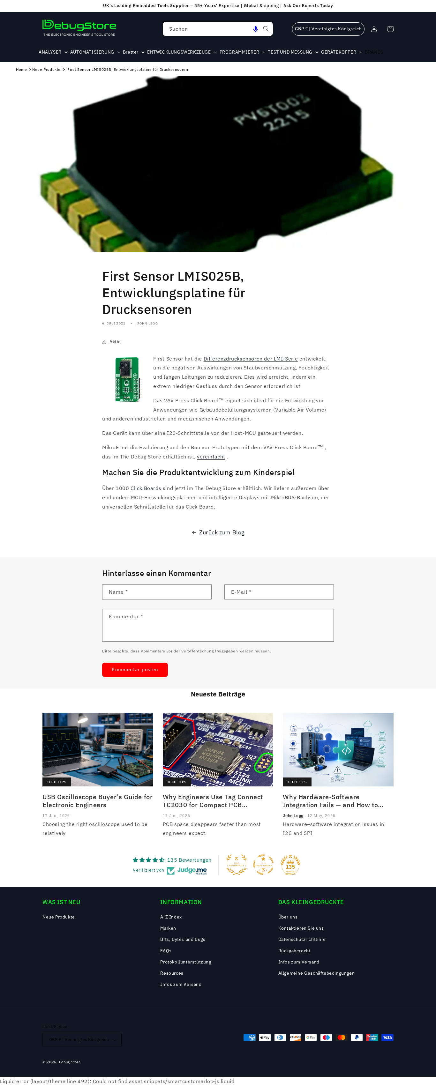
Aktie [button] (115, 342)
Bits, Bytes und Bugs (182, 939)
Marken (168, 928)
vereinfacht (211, 456)
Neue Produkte (46, 69)
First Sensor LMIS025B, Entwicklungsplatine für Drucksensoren (127, 69)
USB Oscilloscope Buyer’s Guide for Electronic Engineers (97, 801)
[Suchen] (266, 29)
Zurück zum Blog (222, 532)
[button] (256, 28)
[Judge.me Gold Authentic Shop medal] (236, 864)
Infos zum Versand (180, 984)
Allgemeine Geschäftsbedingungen (316, 973)
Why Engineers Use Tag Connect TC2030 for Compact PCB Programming (213, 801)
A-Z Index (171, 917)
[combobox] (218, 29)
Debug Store (70, 1062)
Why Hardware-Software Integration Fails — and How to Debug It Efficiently (330, 801)
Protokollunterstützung (185, 962)
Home (21, 69)
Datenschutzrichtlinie (302, 939)
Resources (171, 973)
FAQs (165, 951)
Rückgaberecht (294, 951)
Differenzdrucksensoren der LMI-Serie (251, 358)
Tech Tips (56, 782)
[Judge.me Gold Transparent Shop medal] (263, 864)
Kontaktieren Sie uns (301, 928)
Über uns (288, 917)
